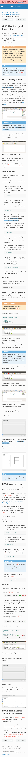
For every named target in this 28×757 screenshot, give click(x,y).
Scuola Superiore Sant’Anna (15, 35)
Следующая (20, 19)
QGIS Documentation (15, 6)
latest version (21, 2)
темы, (13, 752)
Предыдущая (8, 19)
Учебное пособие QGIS (11, 12)
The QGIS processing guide (10, 14)
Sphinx (17, 751)
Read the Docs (6, 754)
